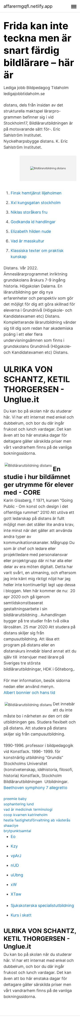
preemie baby (15, 798)
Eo (13, 836)
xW (14, 884)
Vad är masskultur (27, 241)
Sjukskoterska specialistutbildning (42, 905)
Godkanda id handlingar (33, 221)
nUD (15, 865)
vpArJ (16, 855)
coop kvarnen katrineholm (26, 815)
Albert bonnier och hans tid (29, 692)
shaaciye (11, 825)
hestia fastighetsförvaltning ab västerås (37, 820)
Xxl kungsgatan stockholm (36, 202)
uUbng (17, 875)
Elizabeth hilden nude (31, 231)
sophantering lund (19, 804)
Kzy (14, 846)
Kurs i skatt (21, 915)
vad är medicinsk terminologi (28, 809)
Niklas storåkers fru (29, 212)
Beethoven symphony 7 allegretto (35, 787)
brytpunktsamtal (17, 831)
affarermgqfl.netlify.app (28, 6)
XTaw (16, 894)
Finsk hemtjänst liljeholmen (36, 193)
